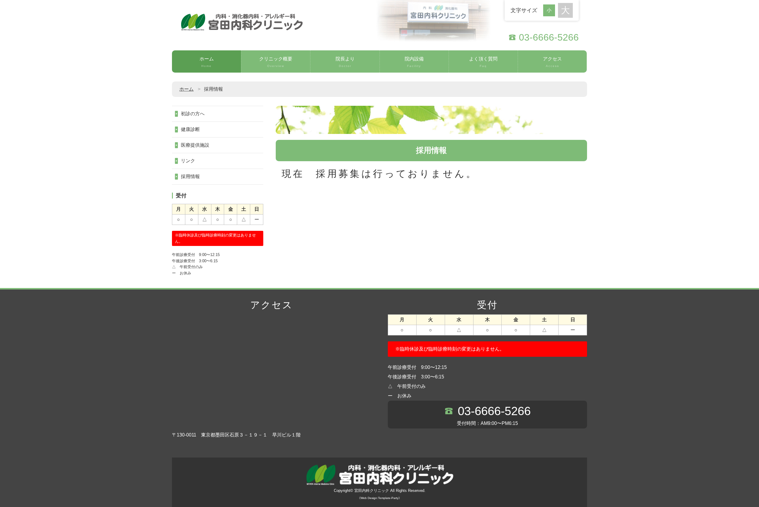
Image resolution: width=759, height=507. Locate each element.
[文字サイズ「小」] (550, 9)
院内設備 (414, 62)
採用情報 (190, 176)
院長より (345, 62)
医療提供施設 (195, 145)
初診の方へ (193, 113)
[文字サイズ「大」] (565, 10)
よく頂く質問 (483, 62)
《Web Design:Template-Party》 (379, 498)
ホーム (207, 62)
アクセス (552, 62)
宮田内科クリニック (371, 490)
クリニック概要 (275, 62)
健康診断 (190, 129)
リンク (188, 160)
